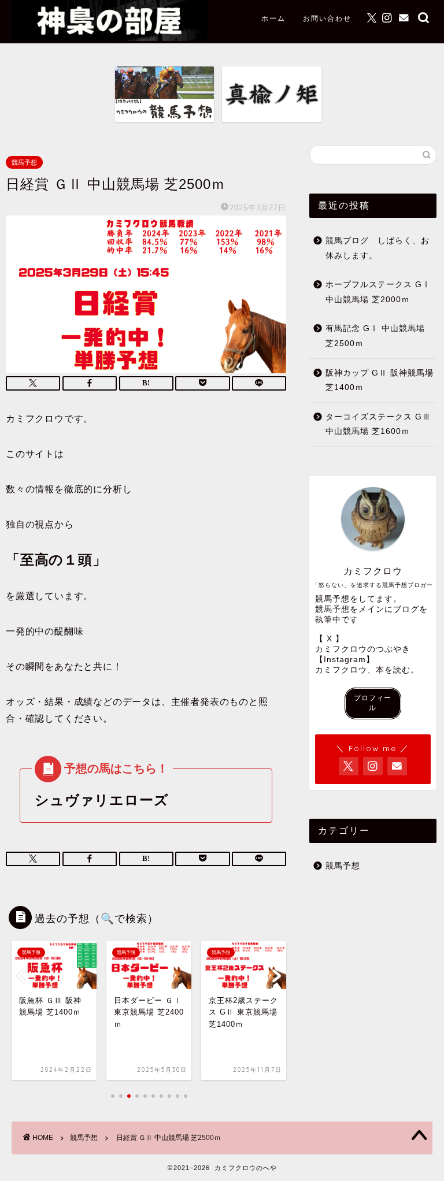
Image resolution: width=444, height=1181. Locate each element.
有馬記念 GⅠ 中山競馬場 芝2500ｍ (375, 336)
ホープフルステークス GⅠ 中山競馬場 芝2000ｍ (378, 292)
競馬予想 (24, 162)
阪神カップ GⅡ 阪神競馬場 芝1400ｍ (379, 380)
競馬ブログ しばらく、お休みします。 (377, 248)
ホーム (273, 18)
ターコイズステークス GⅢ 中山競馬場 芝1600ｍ (378, 424)
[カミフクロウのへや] (110, 37)
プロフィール (372, 703)
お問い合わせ (327, 18)
